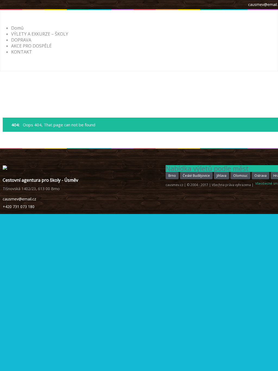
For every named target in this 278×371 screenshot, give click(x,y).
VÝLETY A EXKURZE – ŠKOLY (39, 34)
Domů (17, 28)
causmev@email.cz (19, 199)
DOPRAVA (21, 40)
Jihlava (221, 175)
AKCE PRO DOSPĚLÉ (31, 46)
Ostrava (260, 175)
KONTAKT (21, 52)
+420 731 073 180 (18, 206)
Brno (172, 175)
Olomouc (240, 175)
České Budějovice (196, 175)
